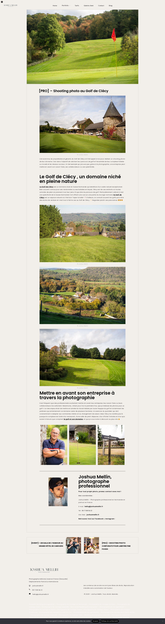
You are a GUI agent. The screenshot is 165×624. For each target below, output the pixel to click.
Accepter (95, 621)
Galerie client (89, 5)
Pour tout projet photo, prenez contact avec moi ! (99, 491)
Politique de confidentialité (109, 621)
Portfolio (65, 5)
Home (55, 5)
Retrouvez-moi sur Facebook (90, 519)
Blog (110, 5)
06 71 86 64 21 (37, 590)
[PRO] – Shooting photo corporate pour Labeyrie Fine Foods (116, 546)
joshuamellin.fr (93, 515)
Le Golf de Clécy (46, 187)
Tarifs (77, 5)
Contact (101, 5)
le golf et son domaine (73, 419)
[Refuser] (163, 621)
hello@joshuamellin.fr (94, 506)
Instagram (110, 519)
